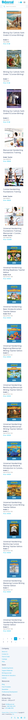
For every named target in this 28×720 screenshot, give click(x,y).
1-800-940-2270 (10, 706)
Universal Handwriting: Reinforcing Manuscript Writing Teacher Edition (12, 387)
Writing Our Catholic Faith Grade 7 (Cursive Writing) (13, 73)
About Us (4, 651)
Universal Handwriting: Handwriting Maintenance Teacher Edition (13, 622)
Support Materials (7, 670)
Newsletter (5, 689)
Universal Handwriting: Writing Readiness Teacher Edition (14, 270)
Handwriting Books (7, 668)
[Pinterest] (21, 717)
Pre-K (9, 274)
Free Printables (6, 687)
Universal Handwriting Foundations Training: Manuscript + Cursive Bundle (12, 230)
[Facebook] (11, 717)
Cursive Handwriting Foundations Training (12, 190)
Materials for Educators (9, 675)
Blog (3, 684)
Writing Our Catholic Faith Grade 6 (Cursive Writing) (13, 33)
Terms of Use (13, 712)
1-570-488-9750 (8, 708)
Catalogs (4, 659)
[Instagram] (24, 717)
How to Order (6, 656)
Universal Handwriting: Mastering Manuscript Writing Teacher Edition (12, 426)
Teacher (10, 157)
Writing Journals (6, 673)
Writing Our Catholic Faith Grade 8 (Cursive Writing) (13, 112)
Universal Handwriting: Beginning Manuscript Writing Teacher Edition (12, 348)
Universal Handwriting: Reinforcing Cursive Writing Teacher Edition (12, 544)
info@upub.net (10, 704)
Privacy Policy (5, 712)
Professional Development (9, 692)
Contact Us (5, 654)
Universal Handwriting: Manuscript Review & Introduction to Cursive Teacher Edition (12, 465)
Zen (13, 714)
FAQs (3, 661)
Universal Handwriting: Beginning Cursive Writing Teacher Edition (13, 504)
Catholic (4, 678)
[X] (14, 717)
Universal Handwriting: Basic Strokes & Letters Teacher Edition (12, 309)
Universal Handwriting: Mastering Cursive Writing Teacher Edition (13, 583)
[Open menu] (24, 2)
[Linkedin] (18, 717)
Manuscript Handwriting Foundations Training (13, 151)
